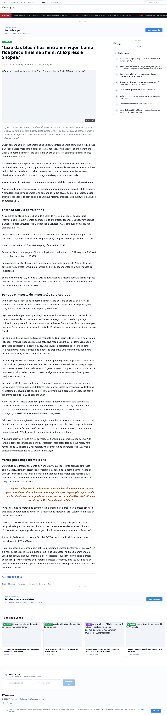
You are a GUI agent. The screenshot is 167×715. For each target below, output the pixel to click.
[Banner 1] (137, 46)
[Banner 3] (140, 46)
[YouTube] (11, 703)
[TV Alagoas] (8, 8)
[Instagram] (7, 703)
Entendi (156, 710)
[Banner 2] (139, 46)
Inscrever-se (69, 682)
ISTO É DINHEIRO (14, 577)
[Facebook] (3, 703)
